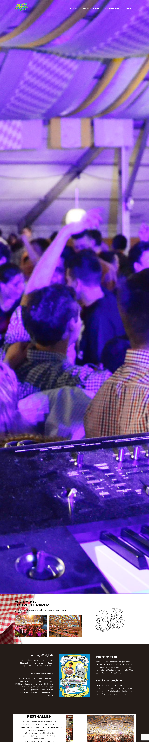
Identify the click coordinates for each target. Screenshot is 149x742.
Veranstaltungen (91, 8)
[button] (68, 732)
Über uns (73, 8)
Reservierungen (111, 8)
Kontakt (128, 8)
